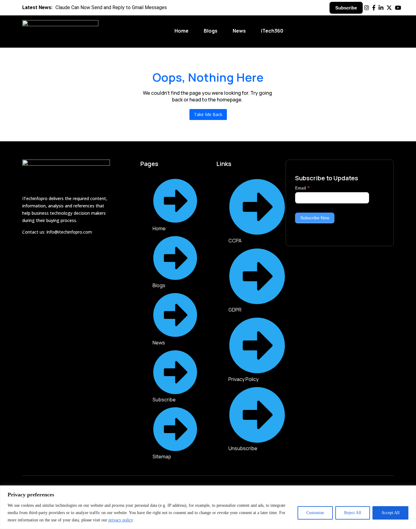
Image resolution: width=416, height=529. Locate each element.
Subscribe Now (314, 217)
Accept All (390, 512)
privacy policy (120, 520)
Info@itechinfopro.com (69, 232)
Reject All (352, 512)
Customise (315, 512)
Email (302, 187)
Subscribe (346, 7)
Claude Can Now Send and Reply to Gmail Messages (94, 7)
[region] (208, 507)
